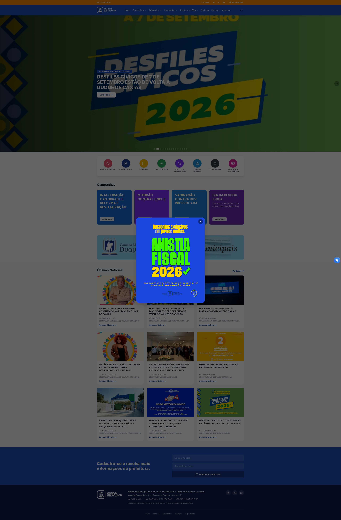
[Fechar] (200, 221)
